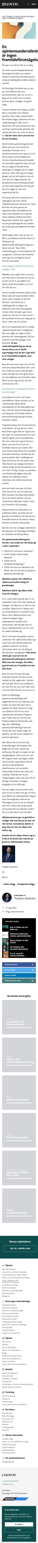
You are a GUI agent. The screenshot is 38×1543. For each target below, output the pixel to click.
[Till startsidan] (10, 4)
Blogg (9, 16)
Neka (19, 1530)
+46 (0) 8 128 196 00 (10, 1481)
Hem (4, 16)
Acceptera (19, 1524)
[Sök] (28, 4)
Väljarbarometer (17, 912)
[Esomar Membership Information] (15, 1500)
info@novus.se (7, 1484)
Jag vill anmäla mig (20, 1248)
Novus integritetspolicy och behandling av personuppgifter (19, 1536)
